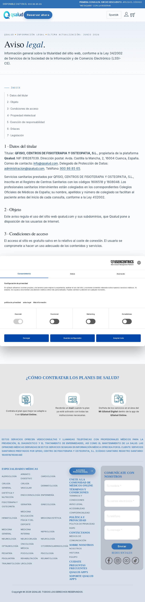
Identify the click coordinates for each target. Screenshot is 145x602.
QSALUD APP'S (78, 572)
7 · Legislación (15, 135)
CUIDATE (75, 561)
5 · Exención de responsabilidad (26, 122)
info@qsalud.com (45, 163)
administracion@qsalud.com (24, 168)
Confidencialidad (79, 512)
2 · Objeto (12, 101)
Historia (74, 553)
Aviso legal (76, 504)
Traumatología (11, 563)
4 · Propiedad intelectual (21, 115)
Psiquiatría (8, 558)
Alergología (9, 476)
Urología (26, 563)
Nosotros (75, 548)
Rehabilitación (29, 558)
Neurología (48, 539)
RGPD (72, 528)
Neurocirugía (29, 539)
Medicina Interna (26, 531)
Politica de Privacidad (82, 524)
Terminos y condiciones (76, 498)
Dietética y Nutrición (8, 495)
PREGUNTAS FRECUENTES (78, 567)
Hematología (9, 518)
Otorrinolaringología (54, 546)
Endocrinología (30, 495)
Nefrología (47, 531)
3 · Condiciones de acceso (22, 108)
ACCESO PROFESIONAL (80, 471)
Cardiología (48, 476)
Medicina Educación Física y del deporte (27, 518)
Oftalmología (10, 546)
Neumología (9, 539)
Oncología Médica (27, 546)
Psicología (47, 553)
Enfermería (47, 495)
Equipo (73, 557)
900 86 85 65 (35, 4)
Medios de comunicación (77, 538)
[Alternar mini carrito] (132, 15)
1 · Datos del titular (17, 95)
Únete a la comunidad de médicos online (81, 482)
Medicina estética (51, 518)
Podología (27, 553)
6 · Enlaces (13, 128)
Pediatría (7, 553)
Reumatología (49, 558)
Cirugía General (6, 485)
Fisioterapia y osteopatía (10, 504)
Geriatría (26, 504)
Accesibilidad (77, 508)
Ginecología (48, 504)
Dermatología (49, 485)
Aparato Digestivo (26, 476)
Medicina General (7, 531)
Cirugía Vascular (26, 485)
